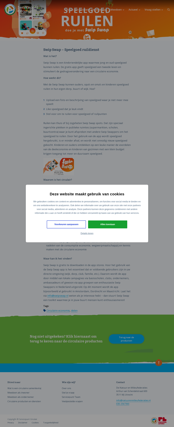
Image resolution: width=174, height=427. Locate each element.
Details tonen (87, 233)
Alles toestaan (107, 224)
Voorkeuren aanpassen (66, 224)
